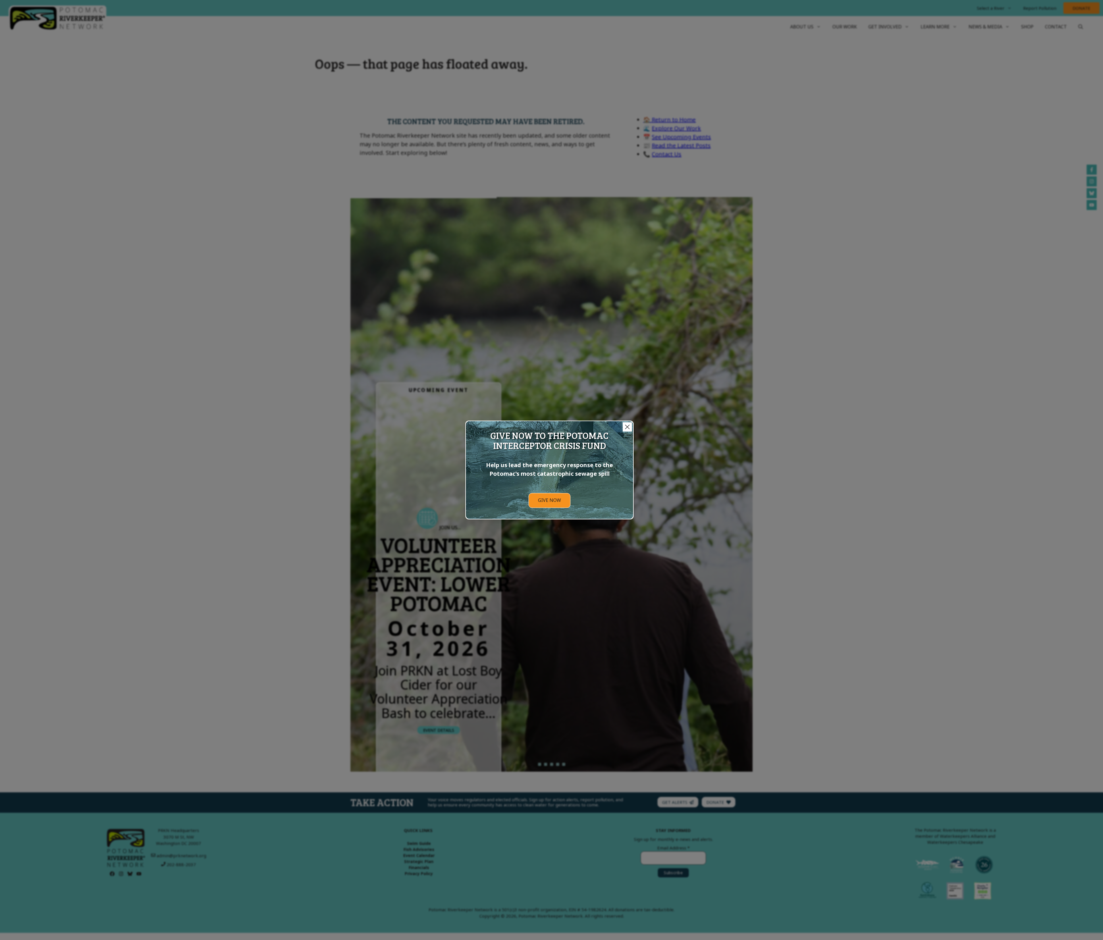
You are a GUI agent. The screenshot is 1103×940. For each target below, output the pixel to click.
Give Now (549, 500)
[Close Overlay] (627, 427)
